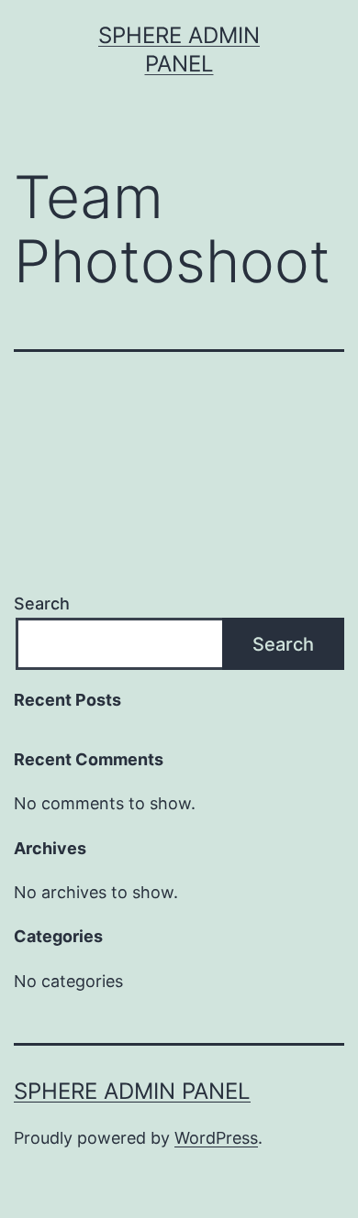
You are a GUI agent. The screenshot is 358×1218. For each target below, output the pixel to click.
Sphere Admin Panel (132, 1091)
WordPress (216, 1137)
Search (42, 603)
